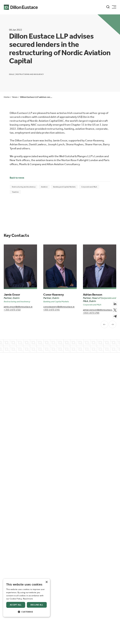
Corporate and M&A (89, 187)
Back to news (17, 177)
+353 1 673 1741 (51, 309)
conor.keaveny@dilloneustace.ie (59, 306)
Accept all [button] (16, 604)
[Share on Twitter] (115, 310)
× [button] (46, 582)
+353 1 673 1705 (91, 312)
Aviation (44, 187)
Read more (28, 598)
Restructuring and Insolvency (23, 187)
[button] (26, 612)
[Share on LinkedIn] (115, 303)
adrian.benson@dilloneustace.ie (98, 310)
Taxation (15, 192)
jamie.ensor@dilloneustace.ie (18, 306)
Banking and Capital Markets (64, 187)
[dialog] (26, 598)
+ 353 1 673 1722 (12, 309)
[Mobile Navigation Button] (114, 6)
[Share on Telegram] (115, 316)
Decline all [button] (36, 604)
